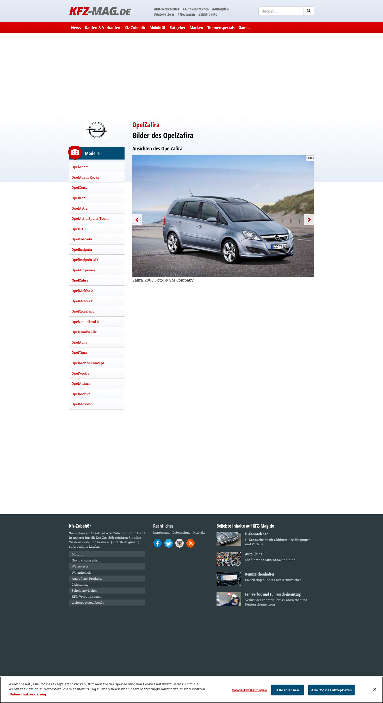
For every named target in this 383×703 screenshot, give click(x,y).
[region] (191, 689)
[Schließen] (374, 689)
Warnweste (80, 566)
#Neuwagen (186, 14)
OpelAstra (80, 208)
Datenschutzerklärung (28, 694)
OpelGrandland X (86, 321)
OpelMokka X (83, 290)
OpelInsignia (82, 249)
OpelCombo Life (84, 331)
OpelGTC (79, 229)
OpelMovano (82, 404)
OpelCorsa (80, 187)
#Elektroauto (207, 14)
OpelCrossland (83, 311)
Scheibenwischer (84, 590)
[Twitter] (168, 543)
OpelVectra (80, 373)
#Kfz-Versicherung (166, 9)
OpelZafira (80, 280)
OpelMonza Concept (88, 362)
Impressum (161, 532)
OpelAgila (79, 342)
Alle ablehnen (287, 690)
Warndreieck (81, 572)
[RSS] (190, 543)
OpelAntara (81, 383)
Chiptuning (80, 584)
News (76, 27)
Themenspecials (220, 27)
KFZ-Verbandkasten (87, 596)
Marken (196, 27)
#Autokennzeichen (196, 9)
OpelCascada (82, 239)
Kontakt (199, 532)
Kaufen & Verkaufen (102, 27)
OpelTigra (79, 352)
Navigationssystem (86, 560)
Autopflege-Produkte (87, 578)
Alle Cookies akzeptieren (331, 690)
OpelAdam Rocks (85, 177)
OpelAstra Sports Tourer (91, 218)
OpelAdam (80, 166)
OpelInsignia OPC (85, 259)
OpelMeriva (81, 394)
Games (244, 27)
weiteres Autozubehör (88, 602)
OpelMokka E (82, 301)
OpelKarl (79, 197)
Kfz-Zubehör (135, 27)
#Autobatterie (164, 14)
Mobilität (157, 27)
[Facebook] (157, 543)
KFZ (99, 11)
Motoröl (78, 554)
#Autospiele (220, 9)
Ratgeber (178, 27)
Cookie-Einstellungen (249, 690)
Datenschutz (181, 532)
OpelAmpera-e (83, 270)
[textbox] (286, 11)
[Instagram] (179, 543)
